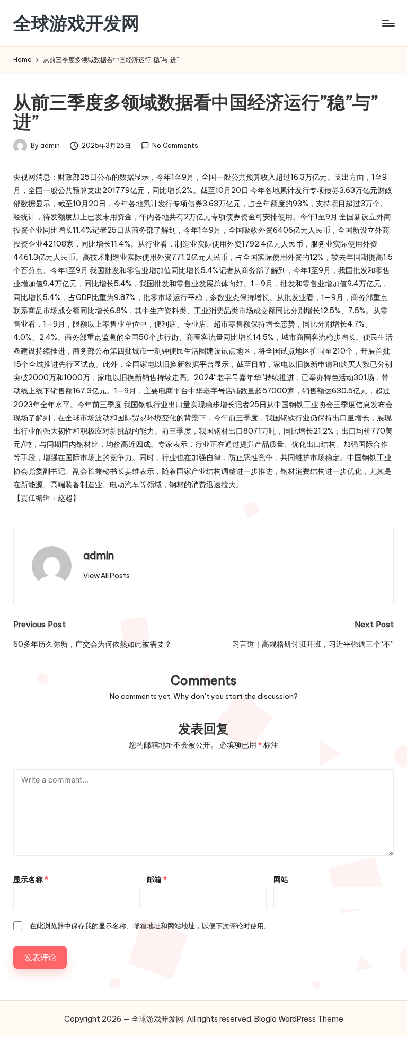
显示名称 (30, 879)
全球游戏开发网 (76, 23)
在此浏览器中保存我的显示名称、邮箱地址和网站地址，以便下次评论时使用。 (150, 925)
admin (98, 555)
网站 (280, 879)
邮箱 (157, 879)
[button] (106, 575)
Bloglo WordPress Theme (298, 1019)
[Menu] (387, 23)
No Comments (175, 146)
